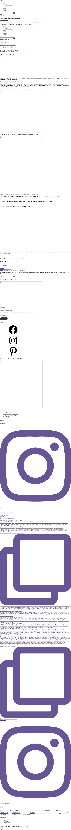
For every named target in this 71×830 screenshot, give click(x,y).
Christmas (25, 810)
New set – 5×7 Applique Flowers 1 (8, 47)
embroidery (4, 813)
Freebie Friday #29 (7, 416)
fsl (40, 813)
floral (11, 270)
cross (31, 810)
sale (17, 814)
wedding (24, 270)
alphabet (1, 810)
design (43, 810)
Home (4, 3)
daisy (35, 810)
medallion (20, 270)
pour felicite (8, 814)
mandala (67, 813)
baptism (12, 810)
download (7, 270)
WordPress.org (6, 823)
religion (12, 814)
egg (61, 810)
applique (8, 810)
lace (60, 813)
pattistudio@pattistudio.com (6, 310)
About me (5, 9)
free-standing (27, 812)
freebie (16, 270)
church (28, 810)
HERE (14, 196)
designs (48, 810)
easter (59, 810)
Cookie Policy (30, 24)
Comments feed (6, 822)
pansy (4, 814)
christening (20, 810)
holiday (56, 813)
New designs (5, 4)
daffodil (33, 810)
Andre (5, 810)
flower (13, 270)
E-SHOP (11, 279)
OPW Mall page (14, 134)
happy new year (48, 812)
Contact (4, 10)
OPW (1, 814)
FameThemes (26, 826)
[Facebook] (13, 334)
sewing (20, 814)
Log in (4, 820)
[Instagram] (13, 345)
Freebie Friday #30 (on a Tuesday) (8, 45)
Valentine (25, 814)
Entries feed (5, 821)
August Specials (6, 417)
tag (22, 814)
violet (28, 814)
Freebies (4, 6)
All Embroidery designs (8, 5)
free (23, 812)
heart (53, 813)
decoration (39, 810)
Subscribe (4, 318)
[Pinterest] (13, 356)
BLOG (4, 8)
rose (15, 814)
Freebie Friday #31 (4, 42)
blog (4, 270)
